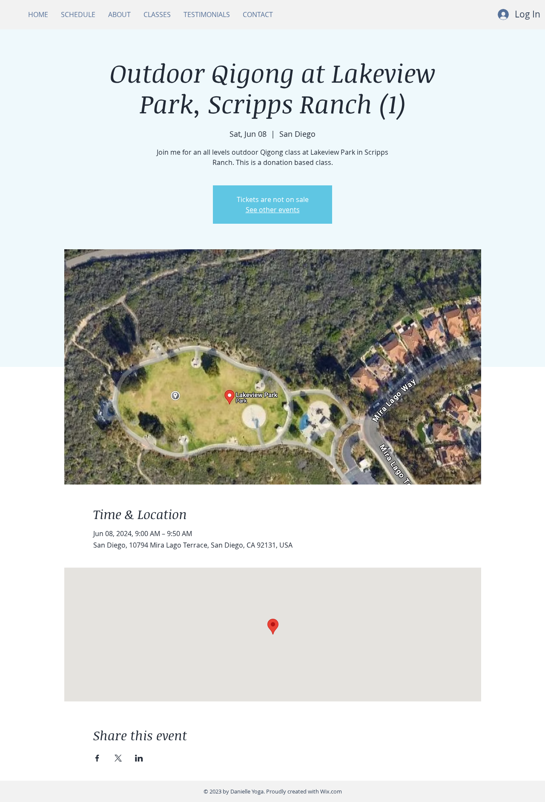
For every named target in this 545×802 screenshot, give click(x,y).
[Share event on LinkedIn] (139, 758)
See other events (273, 209)
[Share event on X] (118, 758)
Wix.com (331, 791)
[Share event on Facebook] (97, 758)
